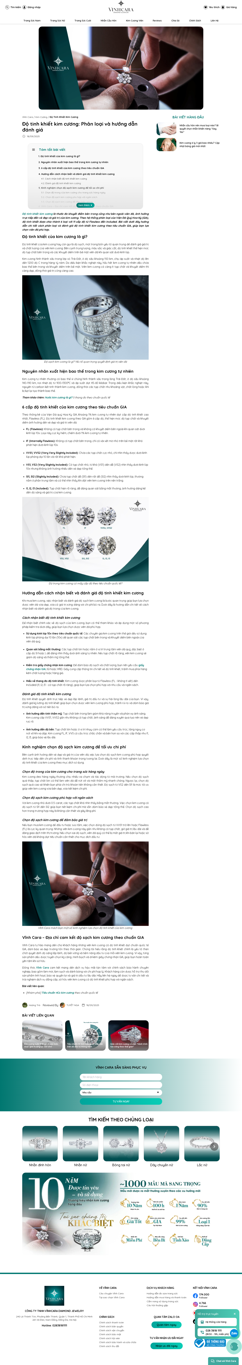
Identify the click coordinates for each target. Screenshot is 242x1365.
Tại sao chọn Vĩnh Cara (111, 1297)
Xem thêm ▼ (85, 205)
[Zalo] (234, 1333)
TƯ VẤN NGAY (121, 1101)
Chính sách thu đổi (109, 1346)
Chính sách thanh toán (111, 1322)
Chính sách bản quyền (111, 1326)
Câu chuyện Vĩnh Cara (111, 1293)
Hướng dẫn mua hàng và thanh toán (166, 1297)
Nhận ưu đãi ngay (166, 1346)
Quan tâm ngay (166, 1324)
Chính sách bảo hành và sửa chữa (117, 1342)
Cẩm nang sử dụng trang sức (162, 1301)
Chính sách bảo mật (110, 1334)
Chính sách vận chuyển (111, 1330)
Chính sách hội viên (109, 1338)
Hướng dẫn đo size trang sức (162, 1293)
